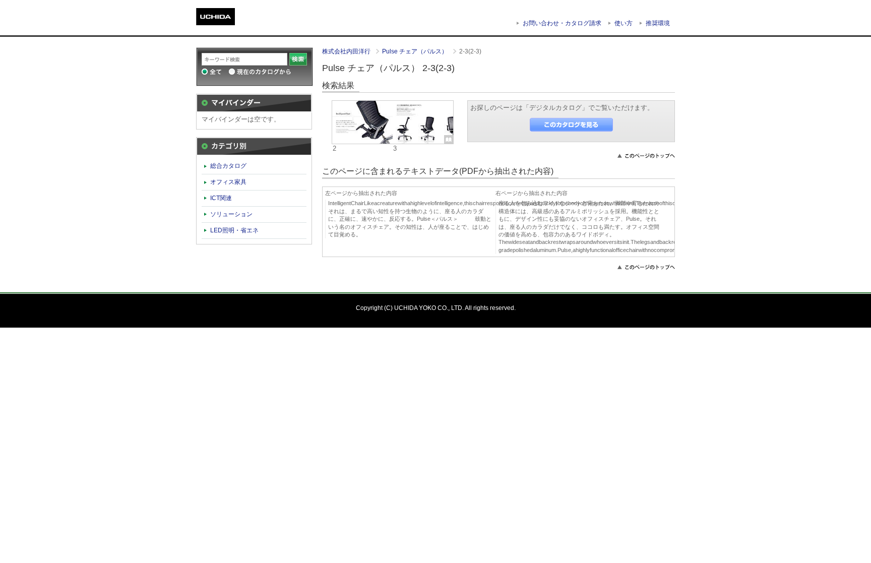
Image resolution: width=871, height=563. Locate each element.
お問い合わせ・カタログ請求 (562, 23)
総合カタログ (228, 165)
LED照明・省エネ (234, 230)
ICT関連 (221, 198)
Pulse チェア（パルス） (415, 51)
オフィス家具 (228, 181)
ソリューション (231, 214)
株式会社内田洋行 (347, 51)
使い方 (623, 23)
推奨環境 (658, 23)
